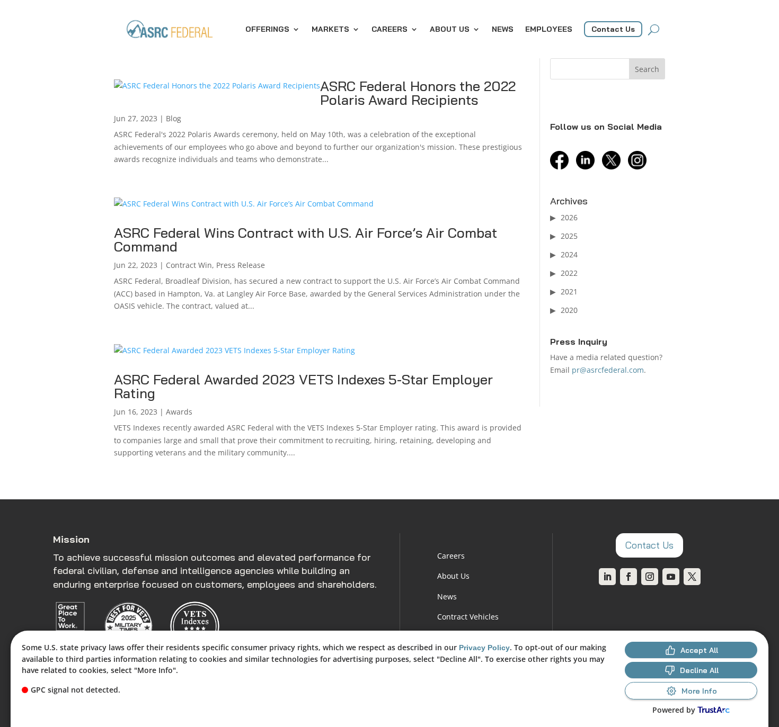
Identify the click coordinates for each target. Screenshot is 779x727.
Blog (173, 118)
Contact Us (613, 29)
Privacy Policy (484, 647)
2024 (569, 254)
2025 (569, 236)
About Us (450, 29)
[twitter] (614, 166)
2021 (569, 291)
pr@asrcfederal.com (608, 370)
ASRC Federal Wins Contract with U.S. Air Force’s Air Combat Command (305, 239)
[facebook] (562, 166)
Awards (179, 412)
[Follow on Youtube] (670, 576)
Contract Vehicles (468, 617)
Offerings (267, 29)
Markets (330, 29)
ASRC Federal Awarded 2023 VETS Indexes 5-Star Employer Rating (303, 386)
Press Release (240, 265)
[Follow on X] (692, 576)
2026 (569, 217)
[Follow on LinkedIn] (607, 576)
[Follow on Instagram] (649, 576)
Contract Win (189, 265)
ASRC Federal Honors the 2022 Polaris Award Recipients (418, 93)
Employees (548, 29)
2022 (569, 273)
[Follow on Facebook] (628, 576)
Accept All (699, 650)
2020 (569, 310)
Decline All (699, 670)
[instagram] (640, 166)
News (503, 29)
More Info (699, 691)
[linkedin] (588, 166)
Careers (389, 29)
